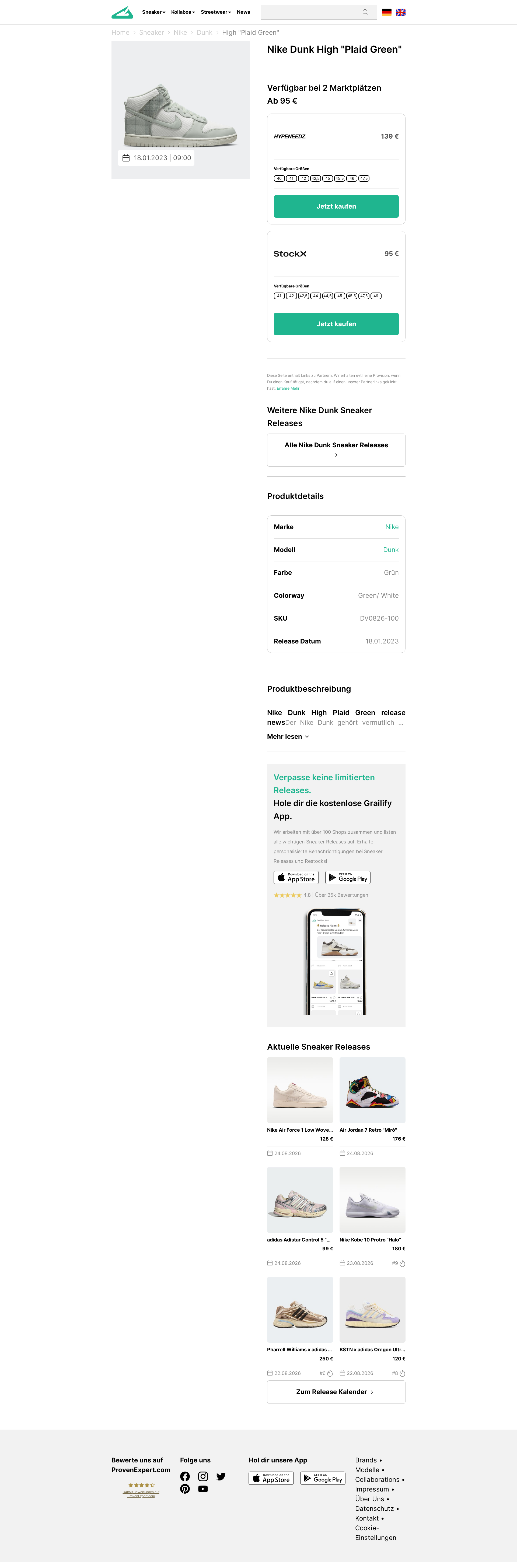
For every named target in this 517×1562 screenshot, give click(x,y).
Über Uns (369, 1499)
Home (120, 32)
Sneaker (152, 12)
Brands (366, 1460)
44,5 (327, 296)
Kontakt (367, 1518)
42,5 (316, 178)
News (243, 12)
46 (352, 178)
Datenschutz (374, 1508)
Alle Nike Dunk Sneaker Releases (336, 445)
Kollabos (181, 12)
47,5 (364, 178)
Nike (180, 32)
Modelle (367, 1470)
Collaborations (377, 1479)
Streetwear (214, 12)
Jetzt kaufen (336, 206)
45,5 (340, 178)
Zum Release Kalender (331, 1392)
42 (303, 178)
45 (327, 178)
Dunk (204, 32)
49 (375, 296)
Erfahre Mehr (288, 388)
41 (291, 178)
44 (315, 296)
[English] (401, 12)
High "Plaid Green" (250, 32)
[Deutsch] (387, 12)
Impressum (372, 1489)
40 (279, 178)
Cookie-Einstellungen (375, 1533)
